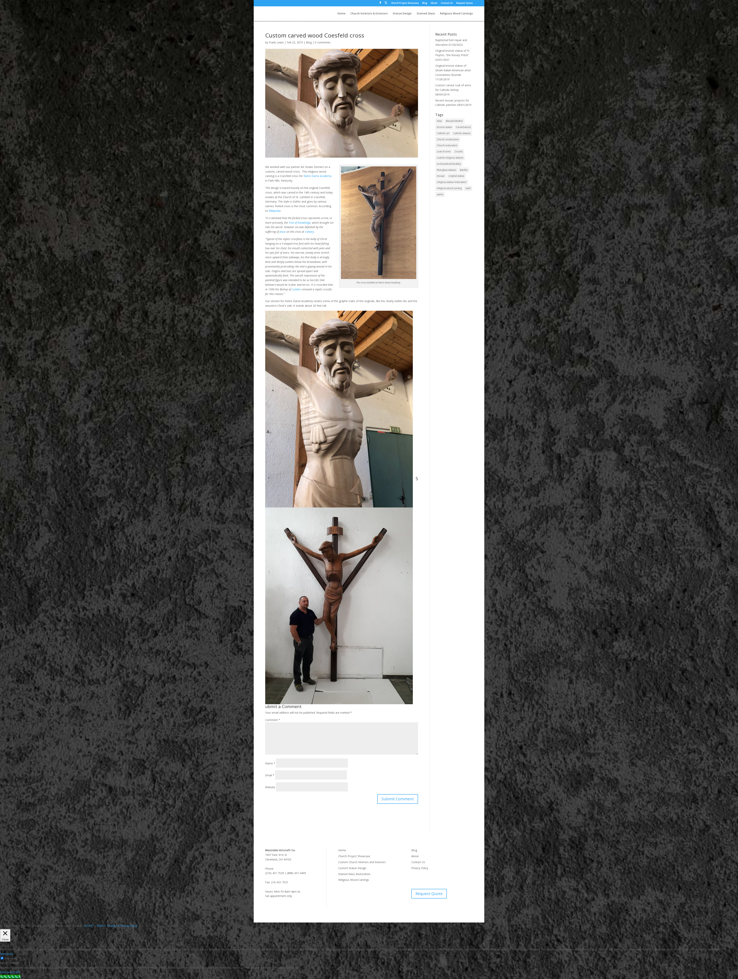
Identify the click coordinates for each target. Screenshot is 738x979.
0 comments (323, 42)
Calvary (309, 231)
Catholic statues (461, 133)
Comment (272, 720)
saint (468, 188)
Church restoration (447, 145)
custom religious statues (450, 157)
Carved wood (463, 127)
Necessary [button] (6, 954)
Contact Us (447, 3)
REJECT (101, 926)
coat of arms (444, 151)
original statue (456, 176)
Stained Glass (426, 13)
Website (270, 787)
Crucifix (459, 151)
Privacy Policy (419, 868)
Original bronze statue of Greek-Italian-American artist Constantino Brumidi (453, 70)
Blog (424, 3)
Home (341, 13)
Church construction (448, 139)
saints (440, 194)
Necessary (11, 958)
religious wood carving (449, 188)
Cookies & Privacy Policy (122, 926)
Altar (439, 121)
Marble (464, 170)
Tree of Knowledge (300, 222)
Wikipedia (274, 211)
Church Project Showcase (405, 3)
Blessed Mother (454, 121)
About (434, 3)
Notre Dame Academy (317, 176)
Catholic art (443, 133)
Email (269, 775)
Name (270, 763)
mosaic (441, 176)
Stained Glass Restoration (354, 874)
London (296, 289)
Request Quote (464, 3)
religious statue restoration (451, 182)
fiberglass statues (446, 170)
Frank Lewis (276, 42)
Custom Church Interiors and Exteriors (362, 862)
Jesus (283, 231)
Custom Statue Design (352, 868)
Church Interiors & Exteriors (369, 13)
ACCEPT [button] (89, 926)
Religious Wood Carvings (456, 13)
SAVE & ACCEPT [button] (10, 972)
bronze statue (444, 127)
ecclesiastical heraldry (449, 163)
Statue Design (402, 13)
